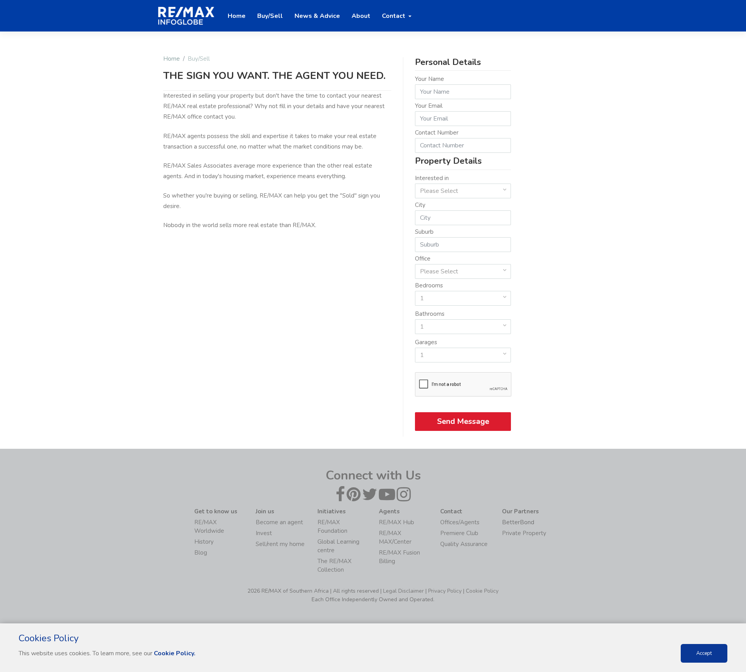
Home (171, 59)
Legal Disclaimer (403, 591)
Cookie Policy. (174, 653)
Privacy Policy (445, 591)
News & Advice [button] (317, 16)
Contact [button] (394, 16)
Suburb (424, 232)
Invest (264, 533)
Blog (200, 552)
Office (423, 258)
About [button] (361, 16)
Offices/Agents (459, 522)
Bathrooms (429, 314)
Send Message (463, 421)
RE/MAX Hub (396, 522)
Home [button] (237, 16)
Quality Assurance (464, 544)
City (420, 205)
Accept (704, 653)
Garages (426, 342)
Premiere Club (459, 533)
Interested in (432, 178)
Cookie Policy (482, 591)
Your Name (429, 79)
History (204, 542)
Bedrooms (429, 285)
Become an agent (279, 522)
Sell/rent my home (280, 544)
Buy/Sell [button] (270, 16)
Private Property (524, 533)
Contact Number (436, 132)
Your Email (429, 106)
